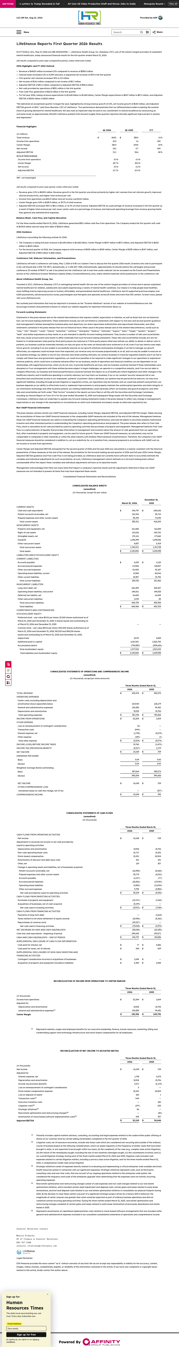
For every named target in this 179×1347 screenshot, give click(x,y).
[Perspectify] (8, 670)
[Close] (47, 1294)
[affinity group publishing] (8, 677)
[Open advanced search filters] (147, 32)
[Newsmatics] (8, 683)
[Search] (141, 32)
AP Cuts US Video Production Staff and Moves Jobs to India (102, 3)
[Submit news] (8, 664)
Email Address (14, 1323)
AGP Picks (7, 4)
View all (173, 4)
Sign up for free (26, 1334)
